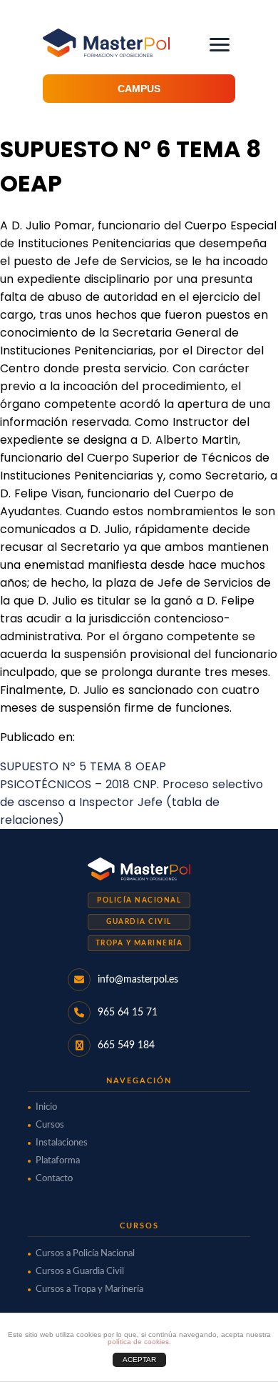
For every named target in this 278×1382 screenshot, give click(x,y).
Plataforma (58, 1160)
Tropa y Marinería (139, 943)
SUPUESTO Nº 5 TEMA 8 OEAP (83, 766)
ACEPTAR (139, 1359)
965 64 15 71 (128, 1013)
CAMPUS (139, 88)
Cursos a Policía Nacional (85, 1253)
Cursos (50, 1125)
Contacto (54, 1178)
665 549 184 (126, 1045)
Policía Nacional (139, 900)
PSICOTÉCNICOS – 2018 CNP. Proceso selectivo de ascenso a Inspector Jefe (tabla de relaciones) (131, 802)
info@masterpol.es (138, 980)
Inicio (46, 1107)
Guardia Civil (139, 921)
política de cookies (138, 1342)
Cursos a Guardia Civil (80, 1271)
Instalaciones (62, 1143)
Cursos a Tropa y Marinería (89, 1289)
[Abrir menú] (219, 44)
